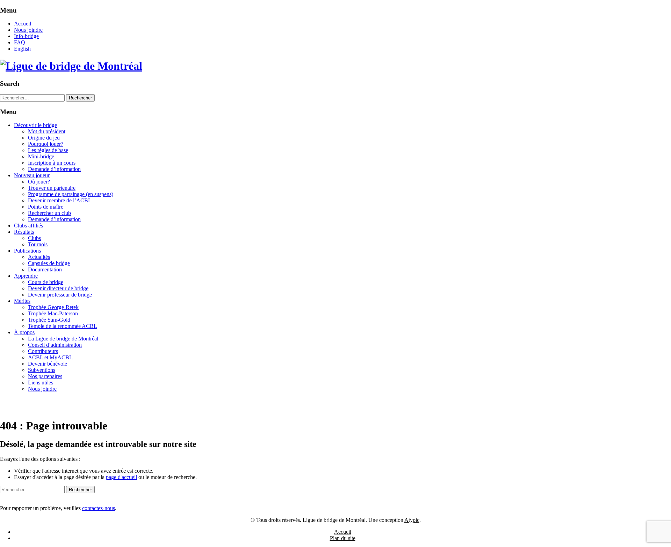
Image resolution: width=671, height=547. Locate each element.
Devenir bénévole (47, 364)
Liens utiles (40, 382)
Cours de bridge (45, 282)
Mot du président (46, 131)
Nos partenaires (45, 376)
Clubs (34, 238)
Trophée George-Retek (53, 307)
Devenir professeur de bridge (60, 295)
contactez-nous (98, 508)
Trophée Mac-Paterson (53, 313)
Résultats (24, 232)
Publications (27, 251)
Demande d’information (54, 169)
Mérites (22, 301)
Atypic (411, 520)
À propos (24, 332)
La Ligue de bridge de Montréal (63, 339)
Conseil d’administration (55, 345)
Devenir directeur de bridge (58, 288)
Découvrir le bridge (35, 125)
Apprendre (26, 276)
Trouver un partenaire (51, 188)
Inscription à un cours (51, 163)
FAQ (19, 42)
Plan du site (342, 538)
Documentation (45, 269)
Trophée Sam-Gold (49, 320)
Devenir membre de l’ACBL (60, 200)
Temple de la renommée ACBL (62, 326)
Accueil (22, 24)
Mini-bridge (41, 156)
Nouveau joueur (32, 175)
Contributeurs (43, 351)
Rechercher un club (49, 213)
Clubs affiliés (28, 225)
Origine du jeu (44, 138)
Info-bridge (26, 36)
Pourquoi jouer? (45, 144)
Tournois (38, 244)
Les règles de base (48, 150)
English (22, 49)
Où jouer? (39, 182)
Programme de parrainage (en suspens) (70, 194)
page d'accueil (121, 477)
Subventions (41, 370)
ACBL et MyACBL (50, 357)
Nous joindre (28, 30)
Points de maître (45, 207)
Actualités (39, 257)
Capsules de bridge (49, 263)
